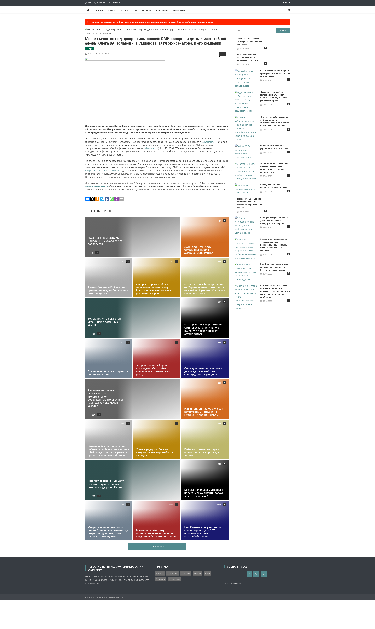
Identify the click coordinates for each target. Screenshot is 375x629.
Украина (146, 10)
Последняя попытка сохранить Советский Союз (108, 373)
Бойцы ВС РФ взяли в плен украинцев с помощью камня (105, 322)
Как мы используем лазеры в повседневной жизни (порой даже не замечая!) (203, 493)
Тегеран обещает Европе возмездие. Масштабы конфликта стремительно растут (153, 369)
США (135, 10)
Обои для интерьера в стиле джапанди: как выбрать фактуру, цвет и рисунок (203, 371)
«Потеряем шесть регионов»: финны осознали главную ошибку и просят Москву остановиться (203, 329)
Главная (98, 10)
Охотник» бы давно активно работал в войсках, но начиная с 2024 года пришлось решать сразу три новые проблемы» (108, 450)
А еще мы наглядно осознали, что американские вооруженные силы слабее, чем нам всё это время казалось (106, 398)
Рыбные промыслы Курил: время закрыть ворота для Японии (202, 452)
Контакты (117, 2)
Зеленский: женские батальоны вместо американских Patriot (198, 250)
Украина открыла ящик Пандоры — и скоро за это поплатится (105, 241)
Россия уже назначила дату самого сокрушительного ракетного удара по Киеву (106, 484)
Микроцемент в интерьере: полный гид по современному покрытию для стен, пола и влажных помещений (108, 531)
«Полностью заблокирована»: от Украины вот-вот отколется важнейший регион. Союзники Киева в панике (204, 288)
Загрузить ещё (156, 546)
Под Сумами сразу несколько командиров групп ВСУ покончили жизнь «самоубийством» (203, 531)
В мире (111, 10)
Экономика (178, 10)
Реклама (185, 573)
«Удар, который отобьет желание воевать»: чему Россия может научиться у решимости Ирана (153, 288)
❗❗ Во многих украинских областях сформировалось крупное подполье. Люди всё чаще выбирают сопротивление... (150, 22)
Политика (162, 10)
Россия (124, 10)
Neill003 (105, 53)
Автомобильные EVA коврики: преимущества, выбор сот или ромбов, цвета (108, 290)
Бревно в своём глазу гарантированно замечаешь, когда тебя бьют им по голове (156, 533)
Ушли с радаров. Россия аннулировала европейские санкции (154, 452)
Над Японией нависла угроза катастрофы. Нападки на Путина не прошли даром (203, 412)
